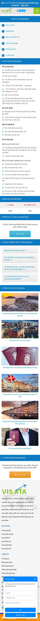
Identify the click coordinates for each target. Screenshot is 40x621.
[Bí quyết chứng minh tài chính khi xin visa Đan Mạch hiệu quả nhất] (20, 311)
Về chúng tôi (5, 559)
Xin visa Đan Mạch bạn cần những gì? (20, 448)
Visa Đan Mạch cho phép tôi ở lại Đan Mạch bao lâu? (19, 258)
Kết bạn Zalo (20, 615)
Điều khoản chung (7, 562)
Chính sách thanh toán (8, 573)
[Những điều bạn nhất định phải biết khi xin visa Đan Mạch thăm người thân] (20, 419)
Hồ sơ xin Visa (10, 25)
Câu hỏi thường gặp (12, 43)
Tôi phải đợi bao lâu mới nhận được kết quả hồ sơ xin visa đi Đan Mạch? (19, 268)
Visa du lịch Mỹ (6, 530)
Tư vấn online (10, 55)
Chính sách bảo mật (7, 566)
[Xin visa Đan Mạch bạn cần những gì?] (20, 446)
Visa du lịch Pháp (7, 545)
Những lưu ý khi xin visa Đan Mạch (20, 340)
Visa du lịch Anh (6, 541)
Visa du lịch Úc (6, 538)
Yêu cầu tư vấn (20, 475)
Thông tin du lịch (11, 49)
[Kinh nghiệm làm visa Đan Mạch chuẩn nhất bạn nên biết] (20, 365)
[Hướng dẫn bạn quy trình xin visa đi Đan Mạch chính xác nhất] (20, 392)
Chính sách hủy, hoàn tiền (9, 569)
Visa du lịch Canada (7, 534)
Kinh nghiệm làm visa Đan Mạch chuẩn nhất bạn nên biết (20, 367)
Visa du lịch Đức (6, 549)
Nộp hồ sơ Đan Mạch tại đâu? (14, 250)
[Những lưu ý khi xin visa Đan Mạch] (20, 338)
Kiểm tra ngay (20, 234)
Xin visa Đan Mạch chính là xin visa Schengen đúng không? (16, 277)
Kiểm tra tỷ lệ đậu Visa (12, 37)
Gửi (20, 610)
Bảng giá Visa (10, 31)
